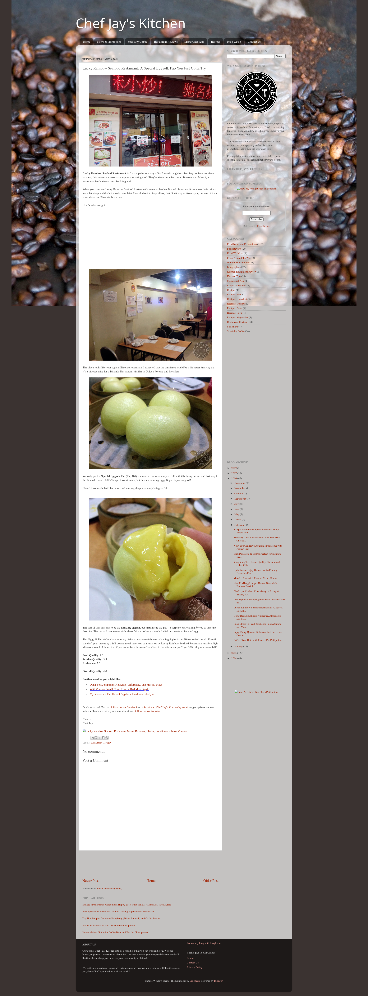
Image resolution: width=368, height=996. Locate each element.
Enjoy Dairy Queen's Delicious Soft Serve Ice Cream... (258, 633)
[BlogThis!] (96, 738)
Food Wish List (235, 253)
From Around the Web (239, 258)
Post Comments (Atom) (109, 888)
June (237, 509)
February (239, 525)
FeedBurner (263, 226)
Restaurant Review (101, 742)
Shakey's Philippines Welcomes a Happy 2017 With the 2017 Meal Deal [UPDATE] (126, 904)
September (240, 498)
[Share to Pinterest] (107, 738)
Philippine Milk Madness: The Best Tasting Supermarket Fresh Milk (118, 911)
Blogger (218, 980)
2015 (234, 653)
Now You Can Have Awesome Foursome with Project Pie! (258, 547)
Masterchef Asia (235, 280)
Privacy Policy (195, 967)
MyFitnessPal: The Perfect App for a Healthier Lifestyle (122, 694)
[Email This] (92, 738)
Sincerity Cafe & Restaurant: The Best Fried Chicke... (257, 539)
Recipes (215, 41)
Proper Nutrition (236, 285)
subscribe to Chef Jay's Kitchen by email (165, 707)
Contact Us (254, 41)
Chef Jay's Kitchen (131, 23)
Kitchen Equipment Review (241, 271)
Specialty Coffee (137, 41)
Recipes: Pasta (234, 308)
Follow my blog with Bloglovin (204, 943)
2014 (234, 658)
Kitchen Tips (234, 276)
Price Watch (234, 41)
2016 (234, 478)
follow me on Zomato (147, 711)
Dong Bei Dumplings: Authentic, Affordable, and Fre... (257, 617)
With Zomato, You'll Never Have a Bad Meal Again (119, 689)
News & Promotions (109, 41)
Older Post (211, 880)
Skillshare (232, 326)
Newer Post (90, 880)
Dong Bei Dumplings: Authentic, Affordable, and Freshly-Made (126, 684)
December (240, 483)
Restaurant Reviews (166, 41)
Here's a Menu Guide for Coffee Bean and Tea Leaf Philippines (115, 932)
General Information (238, 262)
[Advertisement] (152, 49)
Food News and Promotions (242, 244)
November (240, 488)
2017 (234, 473)
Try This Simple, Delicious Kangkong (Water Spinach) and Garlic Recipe (121, 918)
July (236, 503)
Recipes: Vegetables (237, 317)
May (237, 514)
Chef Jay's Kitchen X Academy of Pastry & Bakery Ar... (256, 592)
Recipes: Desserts (236, 303)
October (239, 493)
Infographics (234, 267)
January (238, 646)
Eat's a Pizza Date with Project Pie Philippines (258, 640)
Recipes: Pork (234, 312)
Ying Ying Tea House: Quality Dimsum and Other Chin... (257, 563)
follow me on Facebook (124, 707)
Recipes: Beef (234, 294)
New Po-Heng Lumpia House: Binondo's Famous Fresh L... (255, 584)
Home (86, 41)
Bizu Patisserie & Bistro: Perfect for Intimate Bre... (257, 555)
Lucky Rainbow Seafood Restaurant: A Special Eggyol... (258, 609)
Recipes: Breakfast (237, 299)
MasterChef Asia (194, 41)
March (238, 519)
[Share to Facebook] (103, 738)
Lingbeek (195, 980)
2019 (234, 468)
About (190, 958)
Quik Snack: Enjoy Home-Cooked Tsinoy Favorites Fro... (255, 571)
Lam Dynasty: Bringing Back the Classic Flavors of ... (259, 601)
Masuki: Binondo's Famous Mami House (255, 578)
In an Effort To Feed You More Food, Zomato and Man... (258, 625)
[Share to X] (99, 738)
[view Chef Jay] (256, 188)
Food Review (234, 248)
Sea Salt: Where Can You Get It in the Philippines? (109, 925)
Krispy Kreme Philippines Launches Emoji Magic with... (256, 531)
